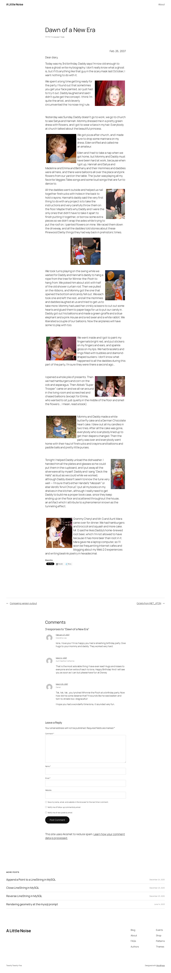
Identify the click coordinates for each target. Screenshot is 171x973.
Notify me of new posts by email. (60, 812)
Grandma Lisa (61, 638)
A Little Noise (14, 4)
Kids (62, 37)
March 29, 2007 (62, 684)
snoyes (56, 37)
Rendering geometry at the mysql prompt (32, 904)
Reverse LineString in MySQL (24, 896)
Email (47, 778)
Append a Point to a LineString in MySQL (31, 879)
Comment (49, 733)
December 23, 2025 (157, 888)
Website (48, 790)
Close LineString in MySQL (22, 887)
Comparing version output (23, 603)
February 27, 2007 (62, 635)
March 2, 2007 (61, 658)
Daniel (58, 687)
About (161, 4)
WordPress (160, 965)
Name (48, 766)
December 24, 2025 (157, 879)
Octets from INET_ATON (149, 603)
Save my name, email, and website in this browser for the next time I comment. (78, 802)
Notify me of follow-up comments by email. (64, 807)
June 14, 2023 (159, 904)
